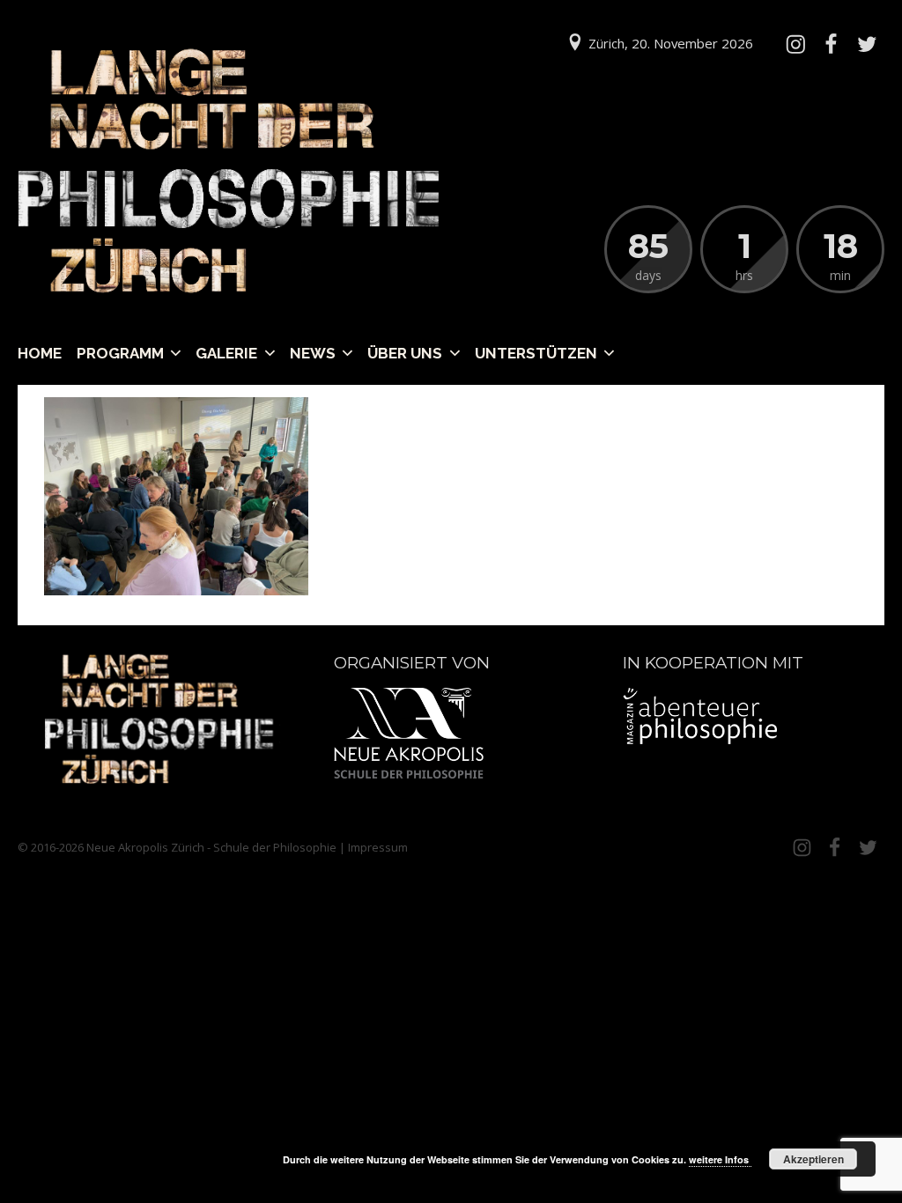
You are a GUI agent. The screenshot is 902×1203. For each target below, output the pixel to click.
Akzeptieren (813, 1159)
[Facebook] (830, 44)
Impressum (378, 847)
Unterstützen (536, 353)
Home (40, 353)
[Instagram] (795, 44)
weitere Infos (720, 1159)
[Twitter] (866, 44)
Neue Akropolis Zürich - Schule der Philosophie (211, 847)
